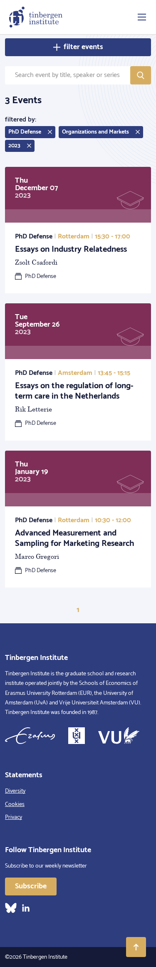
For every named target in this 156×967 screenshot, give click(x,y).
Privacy (13, 817)
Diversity (15, 791)
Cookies (15, 804)
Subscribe (31, 886)
